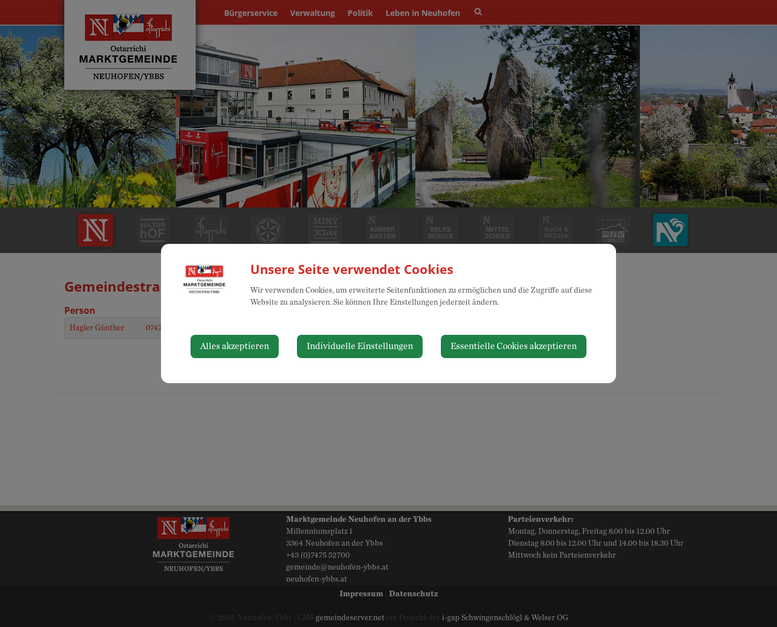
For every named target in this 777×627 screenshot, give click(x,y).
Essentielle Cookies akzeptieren (514, 346)
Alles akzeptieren (234, 346)
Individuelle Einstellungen (360, 346)
